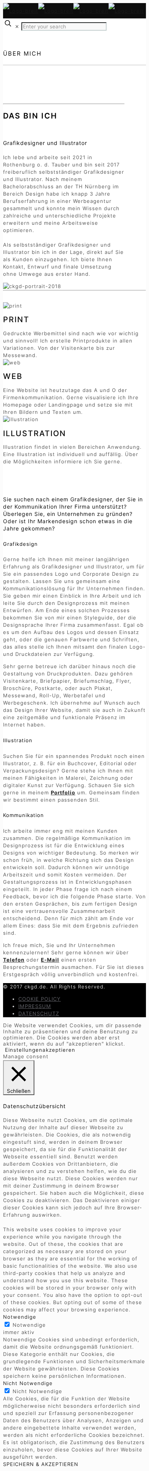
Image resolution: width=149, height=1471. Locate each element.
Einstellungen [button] (23, 1050)
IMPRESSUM (34, 1006)
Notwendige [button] (19, 1317)
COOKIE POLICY (39, 999)
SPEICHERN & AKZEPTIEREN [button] (40, 1464)
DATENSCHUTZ (38, 1013)
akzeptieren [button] (58, 1050)
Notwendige (29, 1325)
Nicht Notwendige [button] (28, 1383)
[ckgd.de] (73, 11)
